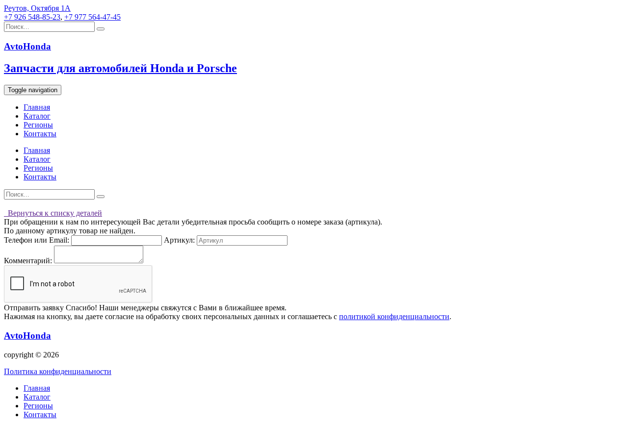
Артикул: (179, 240)
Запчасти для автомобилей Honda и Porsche (120, 68)
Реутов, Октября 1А (37, 8)
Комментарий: (28, 260)
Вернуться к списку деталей (53, 213)
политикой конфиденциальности (394, 316)
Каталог (37, 116)
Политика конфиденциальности (57, 371)
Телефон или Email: (36, 240)
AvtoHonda (27, 335)
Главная (37, 107)
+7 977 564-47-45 (92, 17)
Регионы (38, 125)
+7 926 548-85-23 (32, 17)
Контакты (40, 133)
